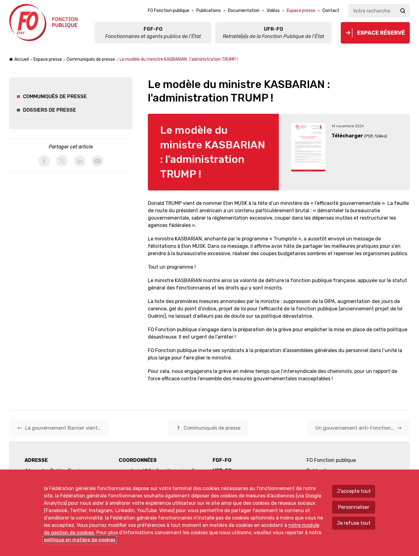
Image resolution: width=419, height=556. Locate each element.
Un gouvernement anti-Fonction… (358, 428)
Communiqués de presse (91, 59)
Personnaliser (353, 507)
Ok (403, 10)
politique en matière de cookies (80, 540)
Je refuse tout (354, 523)
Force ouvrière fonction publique (44, 22)
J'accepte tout (354, 491)
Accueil (21, 59)
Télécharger (347, 136)
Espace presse (47, 59)
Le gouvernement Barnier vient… (59, 428)
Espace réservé (381, 32)
